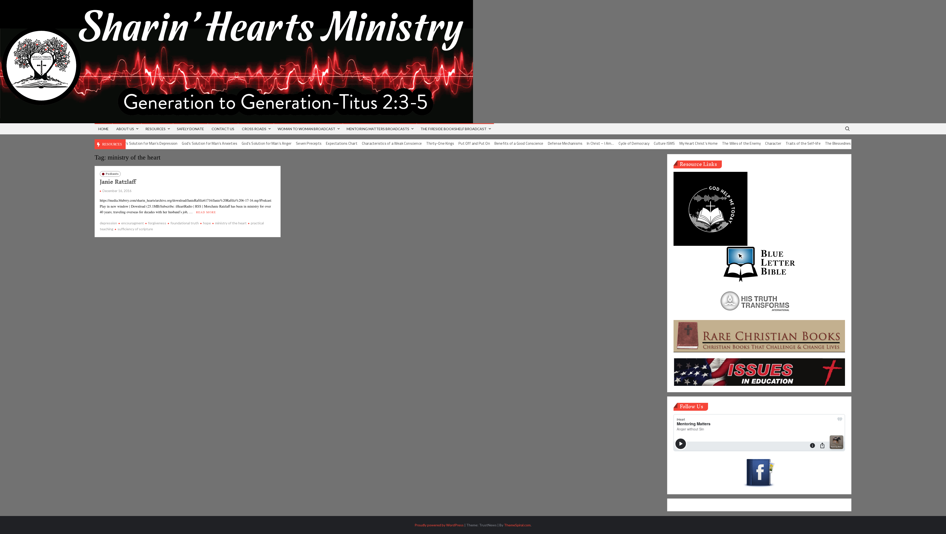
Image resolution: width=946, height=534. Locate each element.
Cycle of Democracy (613, 143)
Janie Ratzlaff (118, 181)
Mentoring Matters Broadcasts (378, 129)
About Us (125, 129)
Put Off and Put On (454, 143)
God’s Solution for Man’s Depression (128, 143)
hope (207, 223)
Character (753, 143)
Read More (206, 212)
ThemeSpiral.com (517, 525)
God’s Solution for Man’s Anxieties (189, 143)
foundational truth (184, 223)
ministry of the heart (231, 223)
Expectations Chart (322, 143)
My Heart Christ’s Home (678, 143)
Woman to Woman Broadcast (306, 129)
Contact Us (223, 129)
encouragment (132, 223)
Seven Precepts (289, 143)
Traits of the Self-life (783, 143)
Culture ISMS (644, 143)
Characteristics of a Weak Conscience (372, 143)
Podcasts (112, 174)
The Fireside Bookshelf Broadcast (454, 129)
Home (103, 129)
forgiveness (157, 223)
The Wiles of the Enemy (721, 143)
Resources (155, 129)
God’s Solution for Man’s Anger (246, 143)
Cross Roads (254, 129)
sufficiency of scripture (135, 229)
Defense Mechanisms (545, 143)
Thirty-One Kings (420, 143)
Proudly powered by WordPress (439, 525)
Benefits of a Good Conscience (498, 143)
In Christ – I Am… (580, 143)
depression (108, 223)
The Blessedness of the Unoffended (834, 143)
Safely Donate (190, 129)
